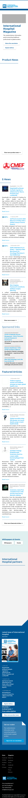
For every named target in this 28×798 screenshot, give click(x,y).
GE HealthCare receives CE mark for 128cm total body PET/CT (8, 695)
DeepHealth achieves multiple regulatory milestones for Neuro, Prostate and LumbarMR (17, 191)
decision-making (14, 484)
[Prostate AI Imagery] (5, 189)
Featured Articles (4, 759)
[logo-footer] (5, 219)
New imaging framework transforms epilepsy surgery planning (17, 287)
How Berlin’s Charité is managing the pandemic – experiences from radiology (14, 350)
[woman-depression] (5, 381)
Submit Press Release (10, 770)
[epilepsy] (5, 282)
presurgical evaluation (15, 281)
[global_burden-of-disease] (5, 417)
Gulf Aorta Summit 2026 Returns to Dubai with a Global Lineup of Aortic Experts (18, 221)
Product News (4, 763)
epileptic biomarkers (15, 280)
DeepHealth (13, 186)
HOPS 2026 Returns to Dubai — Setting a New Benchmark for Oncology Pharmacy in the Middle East (17, 251)
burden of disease (14, 414)
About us (10, 757)
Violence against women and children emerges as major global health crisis (18, 383)
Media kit (10, 765)
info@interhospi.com (8, 789)
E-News (4, 767)
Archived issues (10, 761)
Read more (5, 211)
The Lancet (21, 414)
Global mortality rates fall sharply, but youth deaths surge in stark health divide (17, 421)
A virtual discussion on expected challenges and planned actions (13, 361)
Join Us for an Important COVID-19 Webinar (13, 338)
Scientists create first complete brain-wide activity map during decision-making (17, 492)
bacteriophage (13, 447)
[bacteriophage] (5, 450)
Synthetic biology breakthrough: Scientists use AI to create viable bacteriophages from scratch (17, 455)
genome (19, 447)
